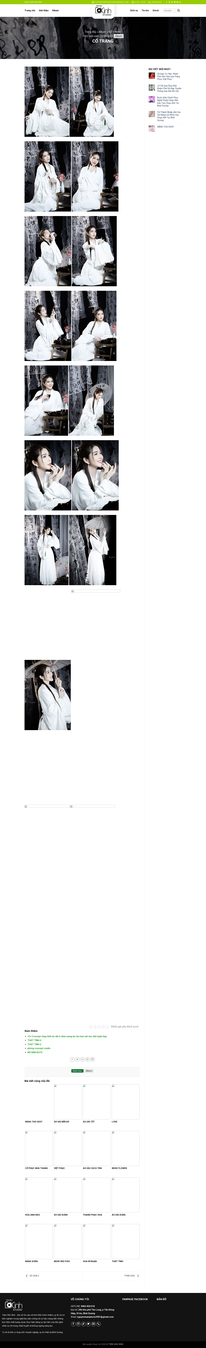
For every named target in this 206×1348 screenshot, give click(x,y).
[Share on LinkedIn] (92, 1059)
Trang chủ (30, 10)
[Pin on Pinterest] (87, 1059)
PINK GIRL (130, 1275)
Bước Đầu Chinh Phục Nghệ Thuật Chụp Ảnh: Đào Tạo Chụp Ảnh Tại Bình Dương (168, 101)
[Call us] (180, 2)
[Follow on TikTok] (172, 2)
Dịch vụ (134, 10)
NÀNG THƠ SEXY (165, 126)
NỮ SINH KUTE (34, 1052)
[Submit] (178, 10)
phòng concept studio (38, 1048)
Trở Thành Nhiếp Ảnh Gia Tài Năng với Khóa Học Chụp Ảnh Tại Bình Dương (168, 116)
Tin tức (145, 10)
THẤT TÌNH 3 (34, 1044)
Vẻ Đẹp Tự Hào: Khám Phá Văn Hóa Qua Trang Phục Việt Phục (168, 76)
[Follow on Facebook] (166, 2)
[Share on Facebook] (72, 1059)
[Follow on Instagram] (169, 2)
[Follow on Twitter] (175, 2)
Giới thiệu (43, 10)
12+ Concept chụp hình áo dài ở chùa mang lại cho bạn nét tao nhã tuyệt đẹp (67, 1036)
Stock (156, 10)
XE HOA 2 (34, 1275)
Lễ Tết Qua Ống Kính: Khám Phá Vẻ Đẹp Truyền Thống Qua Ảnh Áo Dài (169, 88)
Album (55, 10)
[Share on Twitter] (77, 1059)
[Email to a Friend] (82, 1059)
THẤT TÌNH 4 (34, 1040)
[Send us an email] (177, 2)
